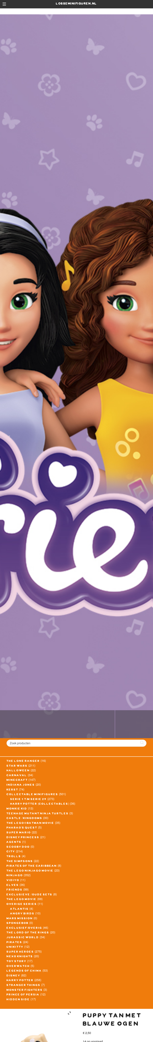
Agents (14, 842)
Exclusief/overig (24, 928)
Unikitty (15, 947)
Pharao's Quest (22, 828)
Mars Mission (20, 919)
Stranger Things (23, 985)
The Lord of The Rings (28, 933)
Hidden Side (18, 1000)
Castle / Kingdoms (24, 818)
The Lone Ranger (23, 761)
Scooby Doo (18, 847)
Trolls (14, 857)
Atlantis (19, 909)
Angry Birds (22, 914)
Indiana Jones (21, 785)
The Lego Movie (22, 900)
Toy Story (16, 962)
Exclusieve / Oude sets (29, 895)
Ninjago (15, 876)
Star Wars (17, 766)
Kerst (12, 790)
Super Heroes (20, 952)
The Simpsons (20, 862)
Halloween (18, 771)
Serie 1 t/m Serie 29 (28, 799)
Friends (15, 890)
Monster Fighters (25, 990)
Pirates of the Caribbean (32, 866)
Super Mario (19, 833)
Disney (13, 976)
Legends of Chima (24, 971)
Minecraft (17, 780)
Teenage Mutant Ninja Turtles (38, 814)
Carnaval (17, 776)
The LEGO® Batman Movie (30, 823)
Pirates (14, 943)
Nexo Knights (20, 957)
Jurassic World (23, 938)
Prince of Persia (23, 995)
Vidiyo (13, 881)
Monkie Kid (17, 809)
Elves (13, 885)
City (11, 852)
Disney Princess (23, 838)
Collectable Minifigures (32, 795)
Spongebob (18, 923)
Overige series (22, 904)
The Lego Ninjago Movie (30, 871)
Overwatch (18, 966)
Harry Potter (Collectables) (39, 804)
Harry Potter (20, 981)
